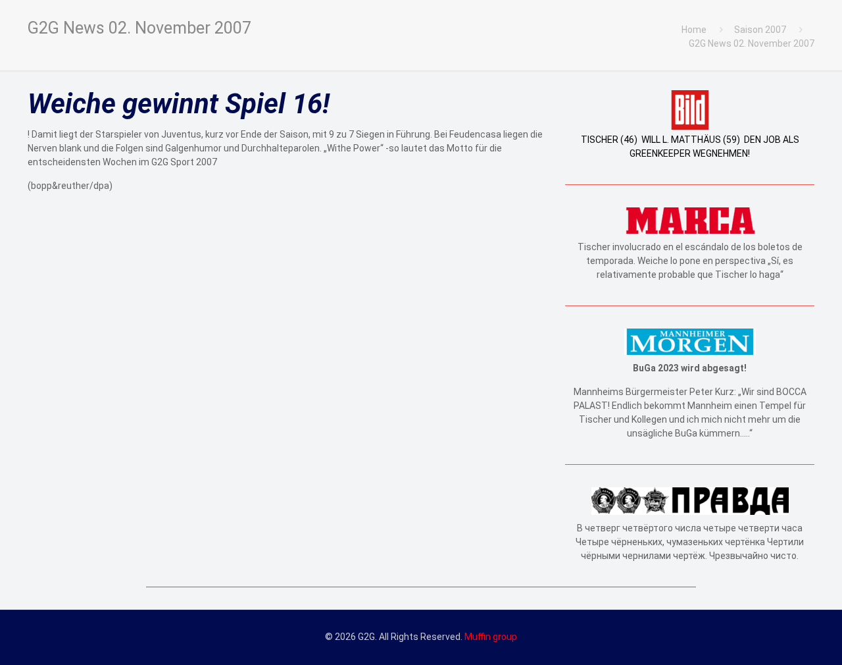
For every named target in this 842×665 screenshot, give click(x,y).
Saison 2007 (760, 29)
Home (693, 29)
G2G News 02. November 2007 (751, 43)
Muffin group (490, 636)
